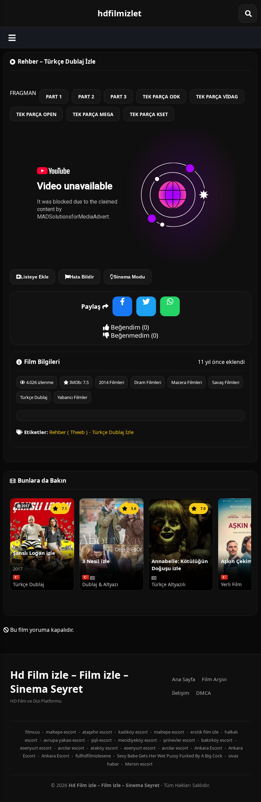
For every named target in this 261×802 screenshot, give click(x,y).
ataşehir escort (97, 732)
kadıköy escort (133, 732)
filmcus (32, 732)
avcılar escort (71, 748)
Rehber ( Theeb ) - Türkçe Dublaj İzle (91, 432)
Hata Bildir (82, 276)
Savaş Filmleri (225, 382)
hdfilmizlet (119, 13)
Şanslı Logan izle (34, 552)
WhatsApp (170, 310)
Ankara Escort (208, 748)
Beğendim (124, 327)
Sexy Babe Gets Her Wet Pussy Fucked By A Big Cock (169, 756)
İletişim (180, 692)
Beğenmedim (129, 335)
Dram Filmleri (147, 382)
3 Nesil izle (96, 561)
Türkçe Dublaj (33, 397)
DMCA (203, 692)
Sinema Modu (129, 276)
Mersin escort (139, 764)
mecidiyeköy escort (137, 740)
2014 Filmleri (111, 382)
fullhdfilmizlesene (93, 756)
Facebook (122, 310)
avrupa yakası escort (64, 740)
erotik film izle (204, 732)
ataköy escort (104, 748)
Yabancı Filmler (72, 397)
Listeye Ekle (34, 276)
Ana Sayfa (183, 679)
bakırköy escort (216, 740)
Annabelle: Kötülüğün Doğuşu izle (180, 564)
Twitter (146, 310)
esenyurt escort (36, 748)
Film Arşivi (214, 679)
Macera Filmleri (186, 382)
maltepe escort (61, 732)
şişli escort (101, 740)
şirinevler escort (179, 740)
